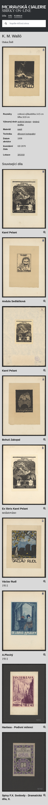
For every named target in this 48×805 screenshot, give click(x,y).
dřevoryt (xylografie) (26, 134)
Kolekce (18, 16)
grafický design (24, 122)
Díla (4, 16)
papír (20, 129)
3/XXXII (21, 155)
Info (10, 16)
